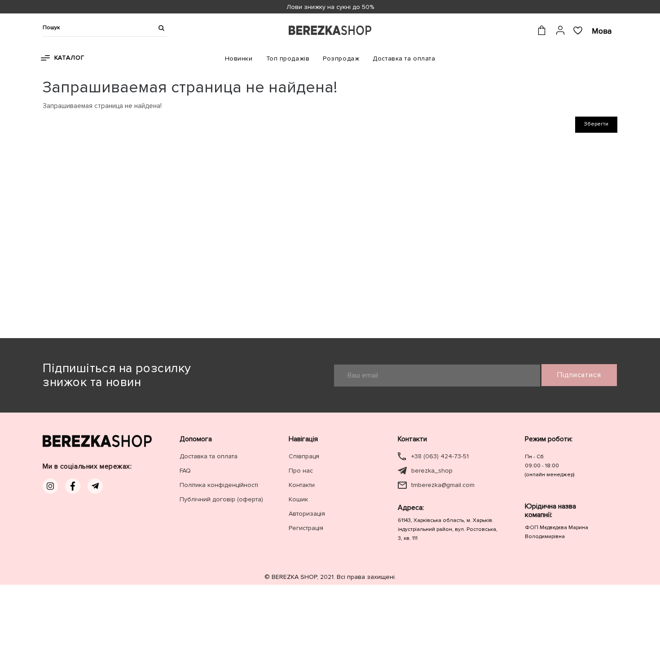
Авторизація (307, 513)
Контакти (302, 485)
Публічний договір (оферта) (221, 499)
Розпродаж (341, 58)
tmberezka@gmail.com (443, 485)
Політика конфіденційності (219, 485)
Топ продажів (288, 58)
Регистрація (306, 528)
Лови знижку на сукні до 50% (330, 7)
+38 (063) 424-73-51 (440, 456)
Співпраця (304, 456)
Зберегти (596, 124)
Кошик (298, 499)
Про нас (301, 470)
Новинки (239, 58)
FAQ (185, 470)
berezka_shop (432, 470)
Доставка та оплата (404, 58)
